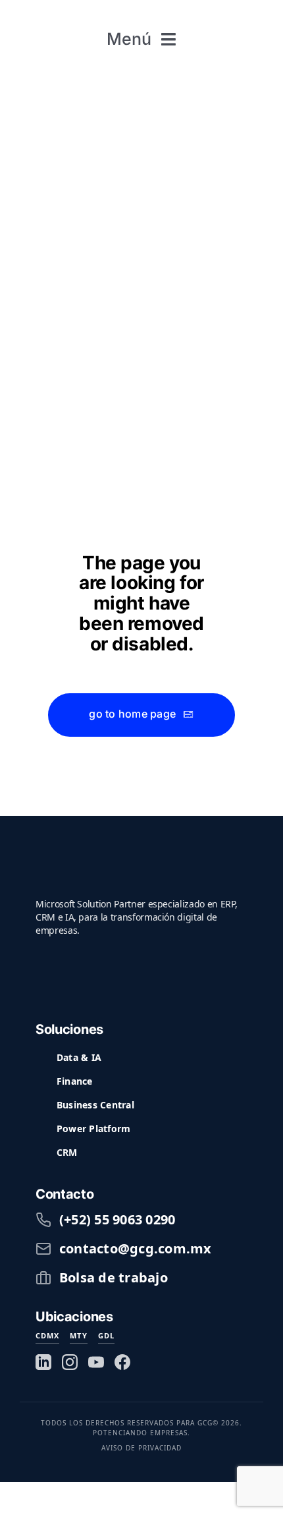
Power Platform (93, 1128)
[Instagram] (70, 1362)
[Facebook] (122, 1362)
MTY (78, 1335)
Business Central (95, 1105)
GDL (106, 1335)
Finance (75, 1081)
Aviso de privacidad (141, 1447)
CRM (67, 1152)
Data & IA (79, 1057)
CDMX (47, 1335)
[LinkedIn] (43, 1362)
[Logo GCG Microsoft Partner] (142, 13)
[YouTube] (96, 1362)
